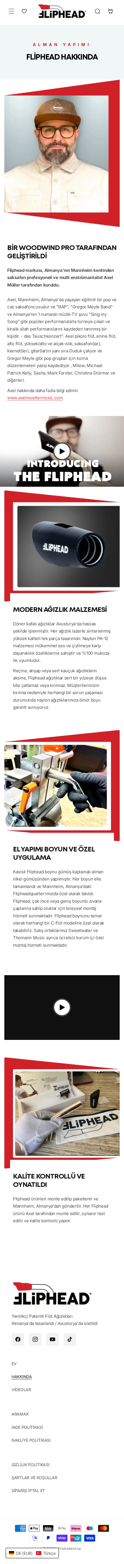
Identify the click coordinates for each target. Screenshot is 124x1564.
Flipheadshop (69, 1548)
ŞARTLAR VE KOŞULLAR (34, 1477)
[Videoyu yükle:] (62, 451)
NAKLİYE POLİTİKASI (31, 1440)
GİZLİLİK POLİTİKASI (30, 1464)
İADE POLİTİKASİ (27, 1427)
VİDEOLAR (21, 1389)
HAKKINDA (22, 1376)
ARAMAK (20, 1414)
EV (14, 1363)
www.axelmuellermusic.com (35, 397)
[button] (11, 11)
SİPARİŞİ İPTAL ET (28, 1490)
